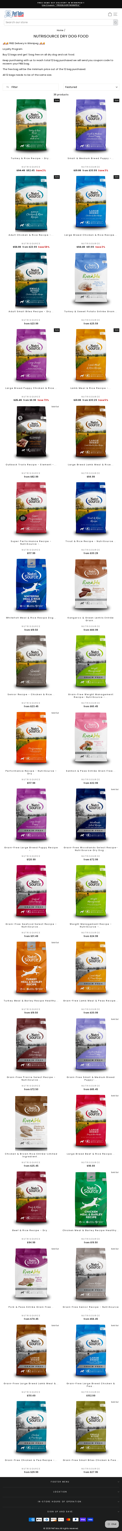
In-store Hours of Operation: (60, 1501)
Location (60, 1492)
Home (60, 30)
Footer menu (60, 1482)
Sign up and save (60, 1511)
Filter (14, 87)
